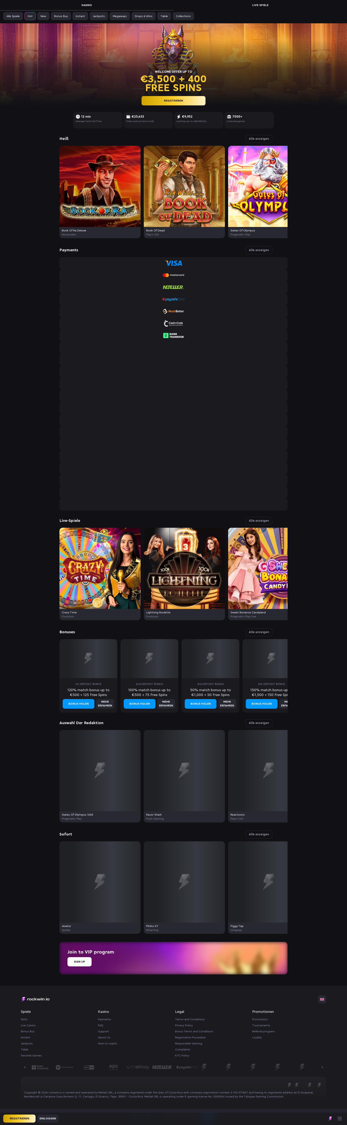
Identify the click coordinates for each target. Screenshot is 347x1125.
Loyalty (257, 1037)
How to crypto (107, 1043)
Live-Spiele (260, 5)
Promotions (260, 1019)
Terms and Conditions (190, 1019)
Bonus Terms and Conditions (194, 1031)
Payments (104, 1019)
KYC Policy (182, 1055)
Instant (25, 1037)
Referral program (263, 1031)
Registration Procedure (190, 1037)
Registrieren (173, 100)
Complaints (182, 1049)
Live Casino (28, 1025)
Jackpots (27, 1043)
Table (24, 1049)
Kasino (87, 5)
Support (103, 1031)
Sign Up (79, 961)
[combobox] (322, 999)
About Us (104, 1037)
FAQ (100, 1025)
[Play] (100, 186)
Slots (24, 1019)
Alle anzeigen (259, 139)
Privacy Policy (184, 1025)
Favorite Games (31, 1055)
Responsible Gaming (188, 1043)
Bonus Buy (27, 1031)
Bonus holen (78, 703)
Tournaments (261, 1025)
